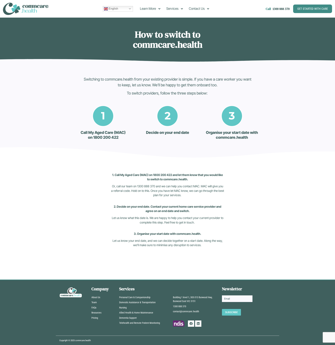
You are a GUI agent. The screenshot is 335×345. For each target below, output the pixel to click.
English (113, 8)
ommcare (80, 340)
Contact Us (197, 9)
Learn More (148, 9)
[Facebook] (191, 323)
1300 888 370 (281, 9)
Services (172, 9)
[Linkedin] (198, 323)
